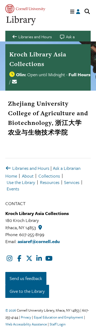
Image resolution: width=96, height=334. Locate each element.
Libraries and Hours (30, 168)
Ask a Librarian (67, 168)
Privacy (26, 317)
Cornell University (25, 9)
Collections (49, 175)
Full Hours (79, 74)
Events (13, 188)
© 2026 (10, 310)
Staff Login (58, 324)
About (28, 175)
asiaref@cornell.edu (39, 241)
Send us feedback (26, 278)
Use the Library (21, 182)
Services (71, 182)
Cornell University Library (21, 21)
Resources (49, 182)
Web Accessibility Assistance (26, 324)
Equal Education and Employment (58, 317)
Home (11, 175)
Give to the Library (27, 291)
